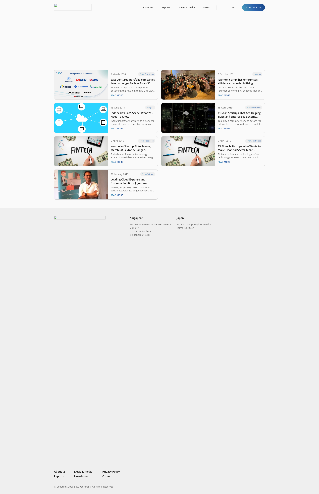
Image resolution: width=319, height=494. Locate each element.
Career (106, 476)
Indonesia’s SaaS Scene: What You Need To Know (132, 114)
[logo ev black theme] (73, 7)
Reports (59, 476)
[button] (222, 7)
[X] (252, 487)
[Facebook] (258, 486)
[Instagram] (246, 487)
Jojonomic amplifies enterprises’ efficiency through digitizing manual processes (238, 81)
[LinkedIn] (241, 486)
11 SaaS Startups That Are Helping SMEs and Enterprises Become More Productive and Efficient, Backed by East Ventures (239, 114)
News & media (83, 471)
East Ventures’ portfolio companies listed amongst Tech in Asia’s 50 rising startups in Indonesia (133, 81)
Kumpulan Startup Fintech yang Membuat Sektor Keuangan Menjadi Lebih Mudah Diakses (131, 148)
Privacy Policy (111, 471)
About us (59, 471)
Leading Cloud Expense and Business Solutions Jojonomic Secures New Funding (129, 181)
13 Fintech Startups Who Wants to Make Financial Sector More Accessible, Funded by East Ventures (239, 148)
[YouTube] (263, 486)
